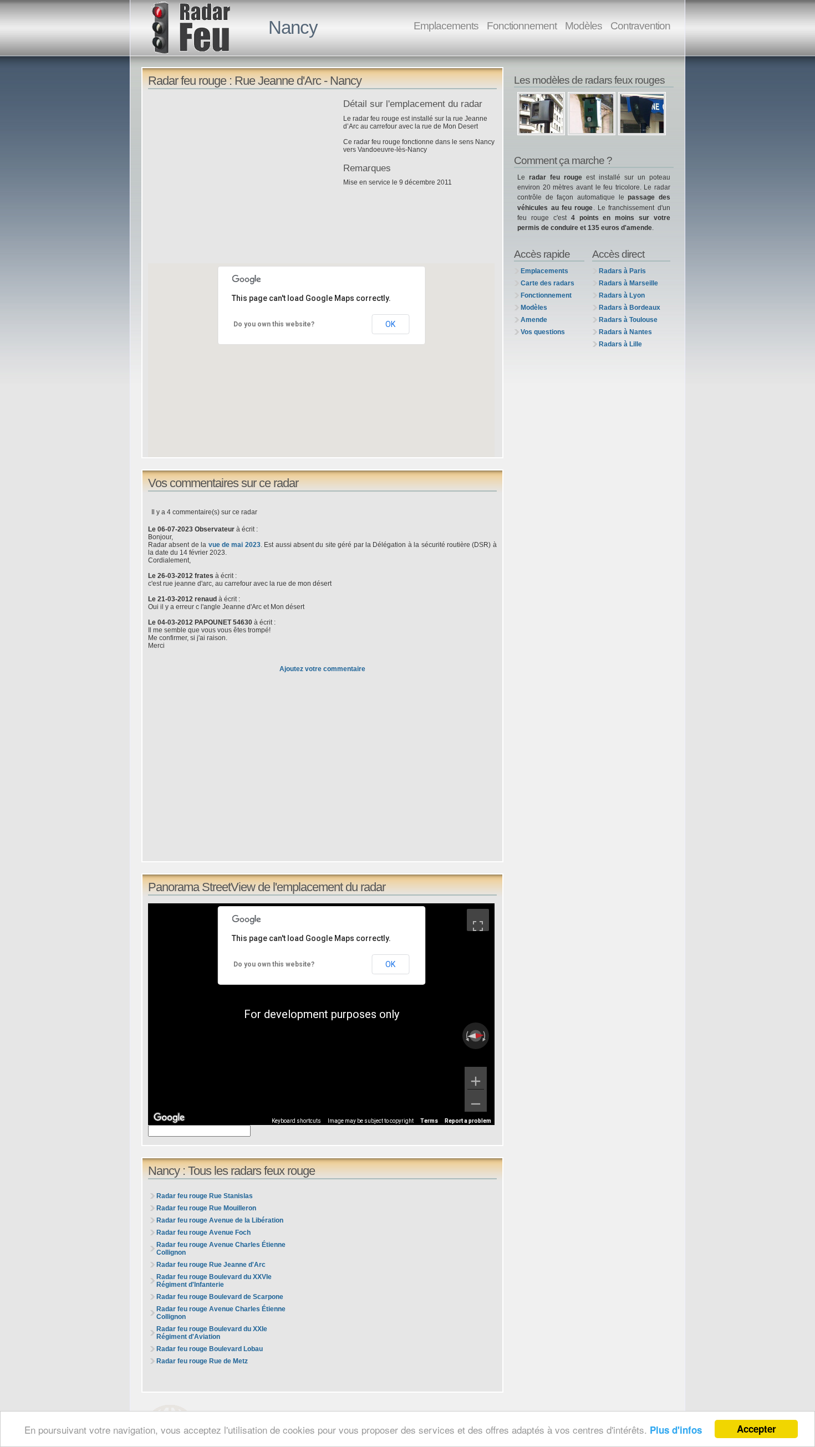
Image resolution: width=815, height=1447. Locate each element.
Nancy (293, 27)
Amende (534, 320)
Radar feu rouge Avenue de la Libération (219, 1220)
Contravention (640, 25)
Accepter (756, 1428)
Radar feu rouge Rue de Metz (202, 1361)
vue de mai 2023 (234, 545)
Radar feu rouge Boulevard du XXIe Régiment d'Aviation (211, 1333)
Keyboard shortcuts (296, 1121)
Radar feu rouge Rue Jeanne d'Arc (211, 1265)
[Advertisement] (243, 176)
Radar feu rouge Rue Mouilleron (206, 1208)
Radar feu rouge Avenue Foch (203, 1232)
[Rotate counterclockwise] (466, 1035)
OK (390, 324)
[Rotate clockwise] (485, 1035)
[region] (321, 1014)
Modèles (583, 25)
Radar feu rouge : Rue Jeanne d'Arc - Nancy (254, 81)
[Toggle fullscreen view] (478, 920)
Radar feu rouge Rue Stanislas (204, 1196)
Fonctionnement (522, 25)
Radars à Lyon (622, 295)
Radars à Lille (620, 344)
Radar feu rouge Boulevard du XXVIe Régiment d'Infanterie (214, 1281)
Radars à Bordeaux (629, 307)
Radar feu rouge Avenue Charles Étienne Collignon (221, 1248)
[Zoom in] (476, 1078)
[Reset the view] (475, 1035)
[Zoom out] (476, 1101)
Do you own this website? (273, 324)
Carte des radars (547, 283)
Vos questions (543, 332)
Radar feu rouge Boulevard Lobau (209, 1349)
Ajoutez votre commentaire (322, 669)
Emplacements (446, 25)
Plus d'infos (676, 1429)
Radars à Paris (622, 271)
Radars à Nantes (625, 332)
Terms (429, 1121)
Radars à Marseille (628, 283)
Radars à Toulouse (628, 320)
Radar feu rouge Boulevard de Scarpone (219, 1297)
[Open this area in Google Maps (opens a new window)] (169, 1118)
